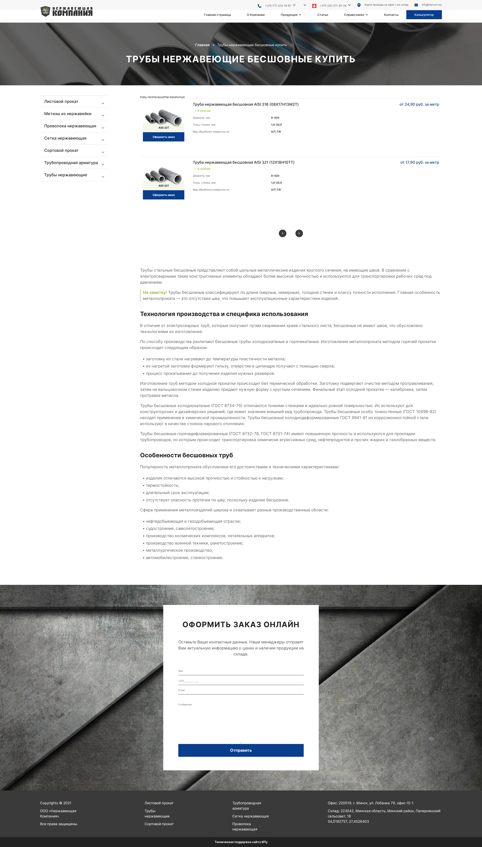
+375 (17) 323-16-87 (278, 5)
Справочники (354, 14)
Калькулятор (424, 14)
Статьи (322, 14)
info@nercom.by (432, 4)
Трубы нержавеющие (157, 813)
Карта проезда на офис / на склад (386, 4)
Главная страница (217, 14)
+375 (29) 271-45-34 (333, 5)
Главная (202, 45)
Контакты (391, 14)
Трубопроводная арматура (246, 805)
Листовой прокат (159, 803)
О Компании (256, 14)
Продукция (289, 14)
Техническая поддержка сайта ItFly (241, 841)
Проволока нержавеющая (244, 826)
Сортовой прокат (159, 824)
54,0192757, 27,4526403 (348, 821)
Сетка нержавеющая (250, 816)
